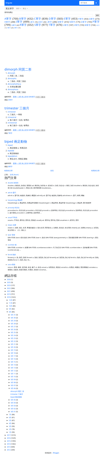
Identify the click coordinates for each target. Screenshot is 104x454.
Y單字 (9, 28)
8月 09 (13, 379)
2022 (9, 288)
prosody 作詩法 (13, 208)
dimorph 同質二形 (17, 69)
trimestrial (12, 122)
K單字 (40, 22)
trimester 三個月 (16, 108)
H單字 (7, 21)
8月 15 (13, 362)
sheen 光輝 (12, 225)
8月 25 (13, 332)
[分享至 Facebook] (42, 97)
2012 (9, 450)
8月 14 (13, 365)
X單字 (98, 25)
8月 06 (13, 388)
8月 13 (13, 368)
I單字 (19, 21)
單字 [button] (18, 8)
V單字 (76, 25)
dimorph (11, 73)
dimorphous (13, 89)
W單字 (87, 25)
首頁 (52, 170)
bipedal (11, 150)
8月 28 (13, 323)
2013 (9, 447)
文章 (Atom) (14, 175)
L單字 (49, 21)
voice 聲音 (11, 264)
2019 (9, 294)
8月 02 (13, 409)
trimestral (12, 117)
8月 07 (13, 385)
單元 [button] (24, 8)
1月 (10, 432)
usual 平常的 (12, 217)
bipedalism (12, 156)
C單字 (37, 18)
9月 (10, 309)
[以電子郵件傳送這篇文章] (37, 97)
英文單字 (10, 8)
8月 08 (13, 382)
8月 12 (13, 371)
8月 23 (13, 338)
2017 (9, 435)
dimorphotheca (14, 84)
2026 (9, 279)
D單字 (52, 18)
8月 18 (13, 353)
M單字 (61, 21)
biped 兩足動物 (15, 141)
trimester (12, 112)
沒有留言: (32, 97)
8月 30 (13, 318)
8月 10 (13, 376)
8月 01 (13, 411)
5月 (10, 420)
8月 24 (13, 335)
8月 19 (13, 350)
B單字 (22, 18)
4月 (10, 423)
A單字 (7, 18)
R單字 (23, 25)
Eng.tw (9, 2)
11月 (11, 303)
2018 (9, 297)
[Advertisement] (52, 48)
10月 (11, 306)
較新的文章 (8, 170)
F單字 (80, 18)
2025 (9, 282)
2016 (9, 438)
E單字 (67, 18)
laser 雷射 (11, 235)
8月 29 (13, 321)
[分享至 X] (40, 97)
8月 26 (13, 329)
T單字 (52, 25)
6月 (10, 417)
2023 (9, 285)
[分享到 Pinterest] (44, 97)
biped (10, 145)
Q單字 (13, 25)
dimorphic (12, 78)
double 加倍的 (13, 183)
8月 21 (13, 344)
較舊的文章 (95, 170)
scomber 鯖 (12, 245)
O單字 (84, 21)
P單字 (96, 21)
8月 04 (13, 403)
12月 (11, 300)
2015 (9, 441)
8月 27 (13, 326)
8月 (10, 312)
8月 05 (13, 400)
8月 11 (13, 374)
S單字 (37, 25)
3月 (10, 426)
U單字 (65, 25)
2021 (9, 291)
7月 (10, 414)
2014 (9, 444)
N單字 (72, 21)
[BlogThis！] (38, 97)
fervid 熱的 (12, 254)
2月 (10, 429)
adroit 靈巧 (12, 192)
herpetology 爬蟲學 (15, 200)
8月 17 (13, 356)
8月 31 (13, 315)
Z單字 (16, 28)
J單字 (32, 22)
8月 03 (13, 406)
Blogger (56, 453)
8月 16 (13, 359)
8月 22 (13, 341)
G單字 (91, 18)
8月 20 (13, 347)
